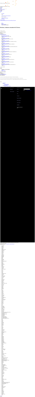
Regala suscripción (4, 15)
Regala (4, 83)
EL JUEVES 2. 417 (4, 59)
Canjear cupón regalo (8, 15)
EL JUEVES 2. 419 (4, 54)
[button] (5, 88)
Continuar (1, 395)
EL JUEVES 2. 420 (4, 51)
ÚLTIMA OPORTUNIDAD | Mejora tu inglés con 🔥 (9, 0)
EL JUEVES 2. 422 (4, 46)
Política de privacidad (29, 90)
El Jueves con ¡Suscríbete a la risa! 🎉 (6, 1)
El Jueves (3, 23)
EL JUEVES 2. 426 (4, 36)
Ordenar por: (1, 33)
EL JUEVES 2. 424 (4, 41)
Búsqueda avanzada (2, 9)
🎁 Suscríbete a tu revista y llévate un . (11, 2)
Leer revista (3, 18)
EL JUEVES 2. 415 (4, 64)
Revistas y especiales (4, 24)
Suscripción (3, 13)
